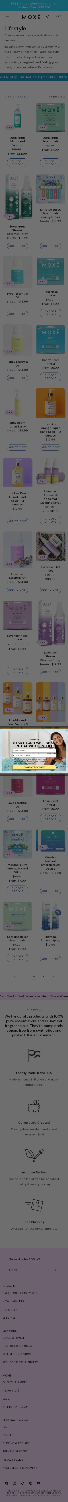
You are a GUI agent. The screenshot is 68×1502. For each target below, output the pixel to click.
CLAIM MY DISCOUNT (34, 767)
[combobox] (15, 755)
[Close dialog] (67, 730)
